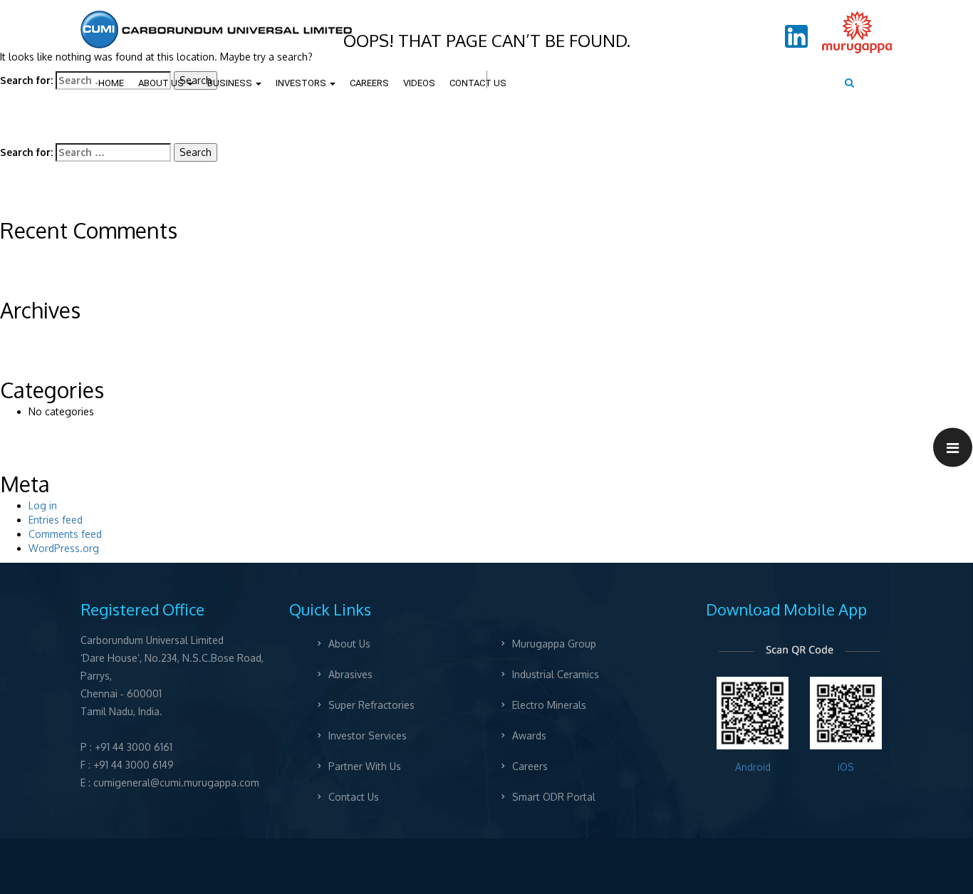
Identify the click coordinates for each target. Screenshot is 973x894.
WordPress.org (63, 548)
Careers (529, 766)
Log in (42, 505)
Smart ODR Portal (553, 797)
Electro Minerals (548, 705)
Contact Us (353, 797)
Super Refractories (371, 705)
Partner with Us (364, 766)
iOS (846, 767)
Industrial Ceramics (554, 674)
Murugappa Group (553, 644)
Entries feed (55, 520)
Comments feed (65, 534)
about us (349, 644)
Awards (528, 735)
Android (752, 767)
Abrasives (350, 674)
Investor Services (367, 735)
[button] (952, 447)
